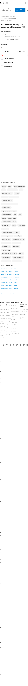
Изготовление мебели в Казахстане (10, 293)
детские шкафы (6, 246)
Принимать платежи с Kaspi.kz (14, 324)
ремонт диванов (17, 260)
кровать (17, 193)
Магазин (8, 309)
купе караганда (6, 250)
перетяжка (5, 228)
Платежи (8, 315)
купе (20, 214)
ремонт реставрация (18, 257)
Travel (7, 312)
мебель (4, 186)
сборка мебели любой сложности (10, 232)
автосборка (18, 236)
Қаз (26, 3)
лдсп (15, 214)
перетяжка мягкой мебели (9, 211)
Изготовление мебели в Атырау (9, 291)
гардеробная (16, 246)
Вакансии (22, 314)
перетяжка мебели (12, 189)
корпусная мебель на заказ (9, 221)
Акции (7, 324)
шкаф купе (5, 197)
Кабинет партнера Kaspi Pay (15, 333)
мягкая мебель (14, 197)
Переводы (8, 321)
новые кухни (21, 225)
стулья (4, 218)
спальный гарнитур (7, 200)
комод (14, 225)
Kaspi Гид (8, 334)
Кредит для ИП (15, 311)
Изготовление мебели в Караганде (10, 274)
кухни (3, 189)
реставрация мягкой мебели (9, 253)
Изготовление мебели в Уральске (9, 288)
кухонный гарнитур (7, 193)
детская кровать (6, 207)
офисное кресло (6, 257)
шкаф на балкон (12, 218)
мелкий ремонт (6, 225)
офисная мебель (6, 243)
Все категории (21, 10)
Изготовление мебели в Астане (9, 268)
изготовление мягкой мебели (9, 204)
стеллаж (21, 253)
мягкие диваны (6, 260)
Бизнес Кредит (15, 308)
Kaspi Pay (13, 305)
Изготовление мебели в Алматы (9, 271)
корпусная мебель (7, 214)
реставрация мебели (19, 186)
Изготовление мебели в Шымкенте (10, 277)
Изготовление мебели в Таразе (9, 285)
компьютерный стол (7, 236)
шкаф (21, 189)
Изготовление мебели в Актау (8, 282)
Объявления (7, 10)
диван (10, 186)
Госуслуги (8, 327)
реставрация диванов (18, 239)
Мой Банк (8, 318)
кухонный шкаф (6, 239)
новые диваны (17, 243)
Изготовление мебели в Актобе (9, 279)
